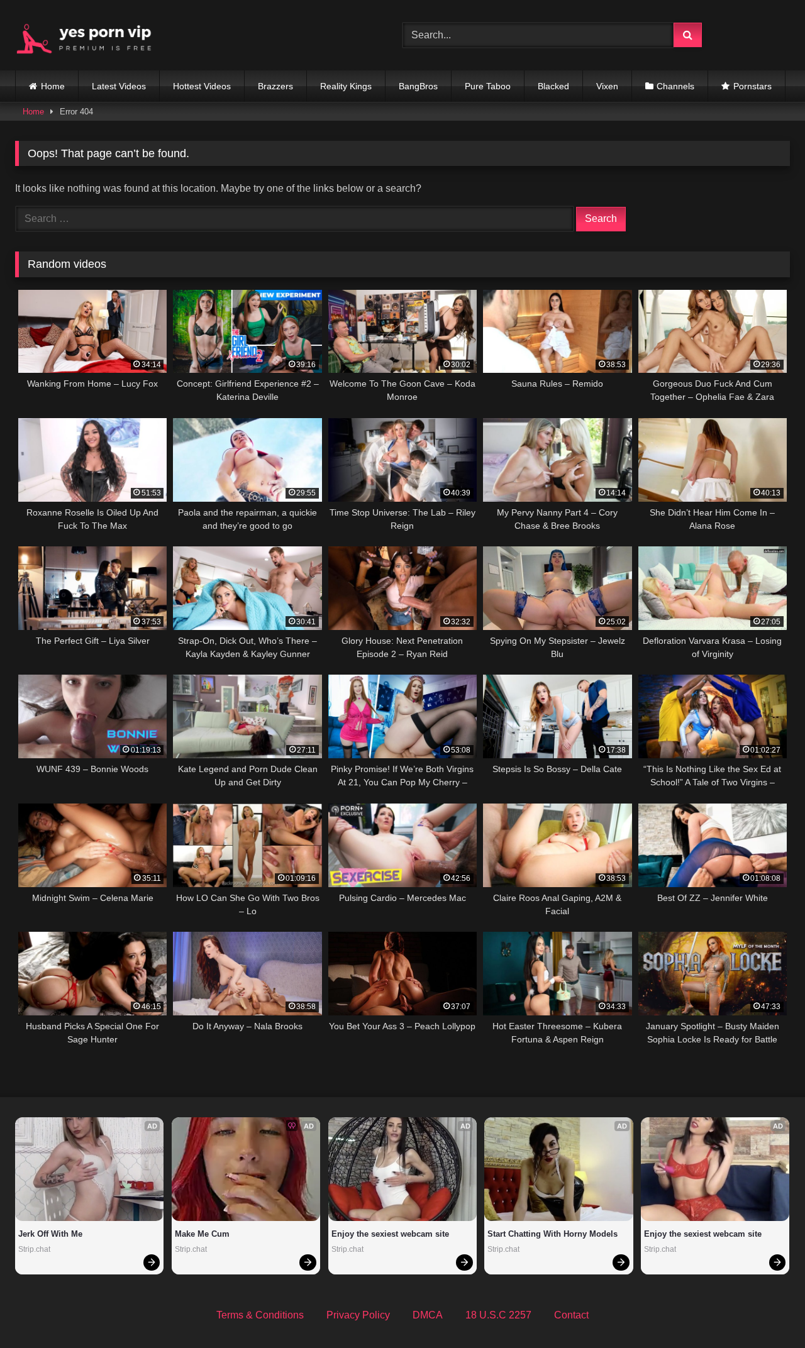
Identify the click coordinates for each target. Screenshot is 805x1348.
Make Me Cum (202, 1234)
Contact (571, 1315)
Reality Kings (346, 86)
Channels (675, 86)
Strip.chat (34, 1249)
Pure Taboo (488, 86)
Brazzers (275, 86)
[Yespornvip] (93, 35)
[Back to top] (766, 1310)
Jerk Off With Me (50, 1234)
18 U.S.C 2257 (498, 1315)
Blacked (553, 86)
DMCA (428, 1315)
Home (53, 86)
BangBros (418, 86)
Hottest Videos (202, 86)
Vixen (607, 86)
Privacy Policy (358, 1315)
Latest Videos (119, 86)
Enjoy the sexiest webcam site (390, 1234)
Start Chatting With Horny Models (552, 1234)
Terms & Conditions (260, 1315)
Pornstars (752, 86)
